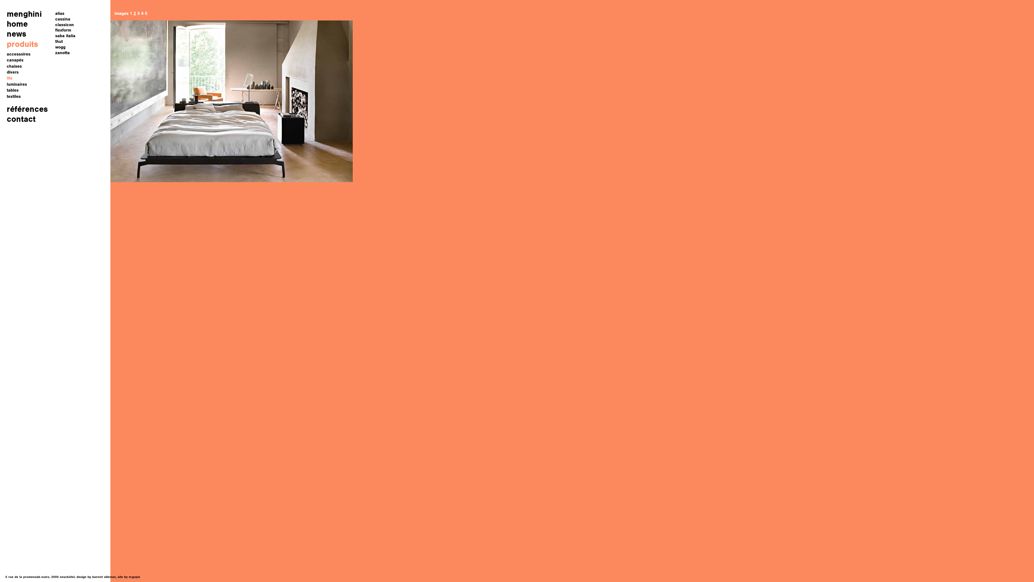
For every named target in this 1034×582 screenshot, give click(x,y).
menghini (24, 14)
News (16, 34)
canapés (15, 60)
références (27, 109)
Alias (59, 13)
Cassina (62, 19)
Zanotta (62, 53)
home (17, 24)
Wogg (60, 47)
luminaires (17, 84)
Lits (9, 78)
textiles (14, 96)
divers (13, 72)
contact (21, 119)
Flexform (63, 30)
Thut (59, 41)
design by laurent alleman (96, 577)
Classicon (64, 24)
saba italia (65, 36)
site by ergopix (129, 577)
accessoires (18, 54)
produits (22, 44)
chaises (14, 66)
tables (13, 90)
